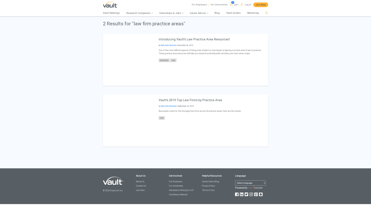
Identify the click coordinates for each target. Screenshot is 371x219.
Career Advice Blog (210, 181)
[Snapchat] (261, 194)
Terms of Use (208, 190)
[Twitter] (247, 194)
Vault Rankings (111, 13)
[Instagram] (251, 194)
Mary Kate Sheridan (168, 45)
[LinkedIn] (242, 194)
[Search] (266, 13)
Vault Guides (233, 13)
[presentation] (129, 59)
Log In (248, 4)
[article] (185, 60)
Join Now (261, 5)
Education (164, 60)
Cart (236, 4)
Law (173, 60)
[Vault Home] (110, 4)
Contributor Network (178, 194)
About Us (140, 181)
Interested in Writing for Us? (181, 190)
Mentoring (253, 13)
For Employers (199, 4)
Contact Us (141, 186)
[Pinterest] (256, 194)
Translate (258, 187)
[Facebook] (237, 194)
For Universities (219, 4)
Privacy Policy (208, 186)
